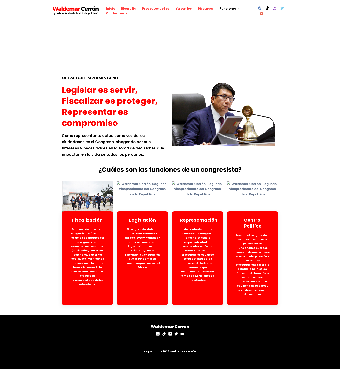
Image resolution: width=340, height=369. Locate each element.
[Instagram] (274, 8)
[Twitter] (282, 8)
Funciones (228, 8)
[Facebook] (259, 8)
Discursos (206, 8)
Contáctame (116, 13)
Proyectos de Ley (156, 8)
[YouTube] (261, 13)
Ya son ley (184, 8)
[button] (238, 8)
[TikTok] (267, 8)
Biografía (128, 8)
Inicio (110, 8)
